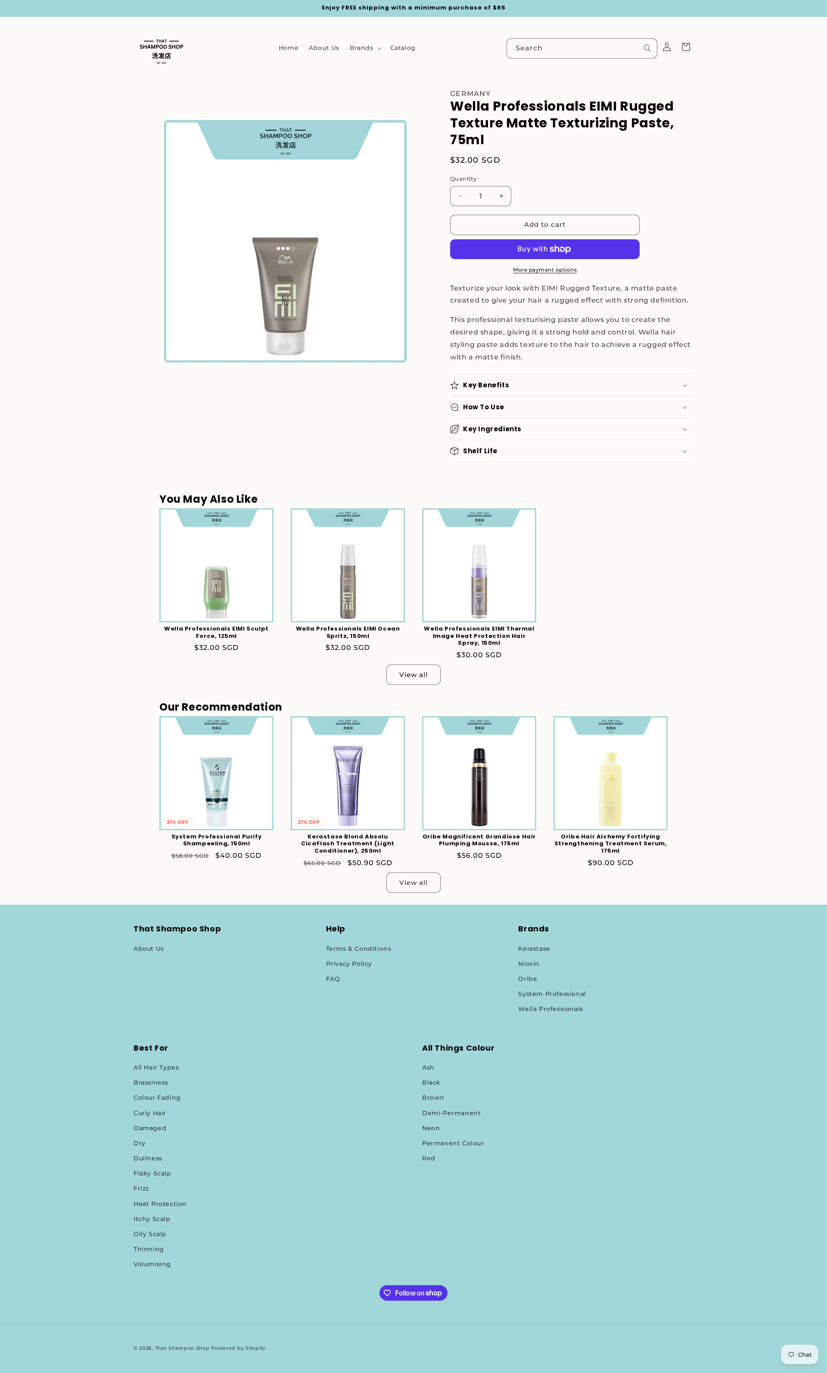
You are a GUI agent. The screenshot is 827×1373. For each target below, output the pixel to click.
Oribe (527, 979)
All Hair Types (156, 1067)
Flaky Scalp (152, 1173)
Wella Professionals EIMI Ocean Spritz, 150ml (348, 632)
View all (413, 675)
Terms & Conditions (359, 948)
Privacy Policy (349, 964)
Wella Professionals (550, 1009)
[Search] (647, 48)
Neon (431, 1128)
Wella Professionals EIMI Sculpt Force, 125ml (216, 632)
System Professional (552, 994)
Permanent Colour (453, 1143)
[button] (365, 48)
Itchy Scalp (152, 1219)
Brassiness (151, 1082)
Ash (428, 1067)
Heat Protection (160, 1204)
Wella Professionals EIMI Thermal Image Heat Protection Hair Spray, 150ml (479, 636)
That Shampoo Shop (182, 1348)
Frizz (141, 1188)
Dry (140, 1143)
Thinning (149, 1249)
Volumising (152, 1264)
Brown (433, 1097)
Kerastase (534, 948)
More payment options (545, 269)
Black (431, 1082)
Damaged (150, 1128)
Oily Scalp (150, 1234)
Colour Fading (157, 1097)
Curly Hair (150, 1113)
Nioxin (529, 964)
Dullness (148, 1158)
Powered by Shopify (238, 1348)
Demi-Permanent (451, 1113)
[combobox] (582, 48)
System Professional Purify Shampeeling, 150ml (216, 840)
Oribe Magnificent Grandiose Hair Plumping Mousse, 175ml (479, 840)
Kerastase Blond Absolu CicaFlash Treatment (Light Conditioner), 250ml (348, 844)
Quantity (463, 178)
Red (428, 1158)
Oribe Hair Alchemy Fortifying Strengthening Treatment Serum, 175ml (610, 844)
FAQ (333, 979)
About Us (149, 948)
